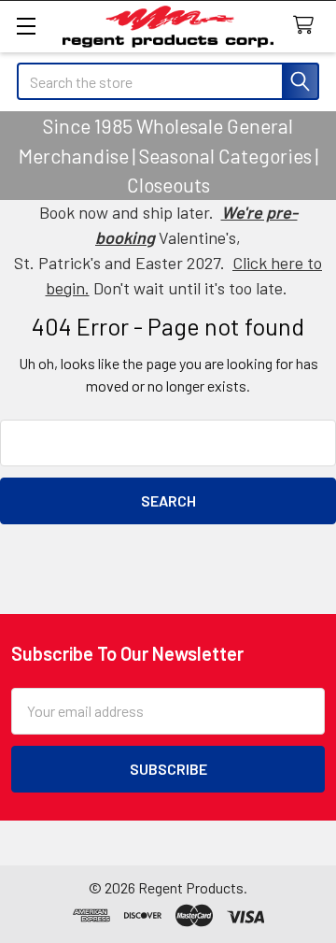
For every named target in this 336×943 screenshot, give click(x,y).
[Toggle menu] (25, 25)
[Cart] (307, 26)
